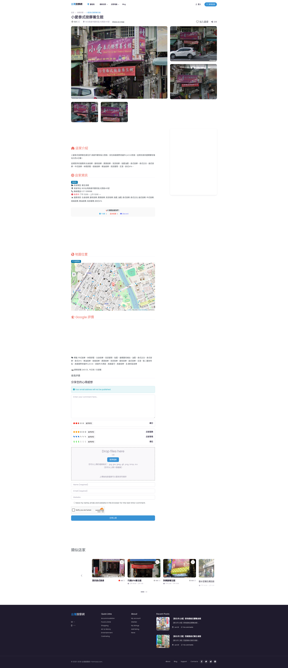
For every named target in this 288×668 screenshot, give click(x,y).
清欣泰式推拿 (205, 580)
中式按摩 (81, 357)
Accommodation (108, 618)
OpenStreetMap (143, 310)
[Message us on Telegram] (210, 661)
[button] (113, 194)
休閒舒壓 (90, 357)
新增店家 (212, 4)
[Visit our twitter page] (206, 661)
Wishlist (134, 622)
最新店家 (103, 4)
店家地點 (114, 4)
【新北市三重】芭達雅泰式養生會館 (186, 636)
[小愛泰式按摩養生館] (113, 284)
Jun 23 (176, 627)
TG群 (103, 214)
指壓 (116, 357)
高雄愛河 (111, 364)
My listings (135, 625)
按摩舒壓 (80, 12)
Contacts (194, 661)
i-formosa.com (96, 662)
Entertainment (107, 633)
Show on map (118, 21)
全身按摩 (99, 357)
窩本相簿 (112, 214)
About (168, 661)
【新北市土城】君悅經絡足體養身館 (186, 618)
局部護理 (108, 357)
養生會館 (85, 185)
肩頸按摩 (105, 361)
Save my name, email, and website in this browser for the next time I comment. (110, 503)
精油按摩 (87, 361)
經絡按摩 (96, 361)
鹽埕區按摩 (132, 364)
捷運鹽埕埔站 (125, 357)
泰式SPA (78, 361)
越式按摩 (132, 361)
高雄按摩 (120, 364)
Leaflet (129, 310)
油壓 (134, 357)
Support (184, 661)
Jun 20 (176, 645)
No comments (188, 627)
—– (74, 625)
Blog (124, 4)
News (133, 633)
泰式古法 (141, 357)
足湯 (139, 361)
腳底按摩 (123, 361)
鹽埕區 (92, 4)
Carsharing (105, 636)
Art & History (106, 629)
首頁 (72, 12)
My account (136, 618)
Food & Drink (106, 622)
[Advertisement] (113, 234)
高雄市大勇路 (100, 364)
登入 (199, 4)
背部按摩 (114, 361)
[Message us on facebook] (215, 661)
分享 (215, 22)
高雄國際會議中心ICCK (84, 364)
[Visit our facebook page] (201, 661)
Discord (125, 214)
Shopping (104, 625)
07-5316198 (87, 191)
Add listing (135, 629)
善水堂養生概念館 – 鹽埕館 (104, 581)
